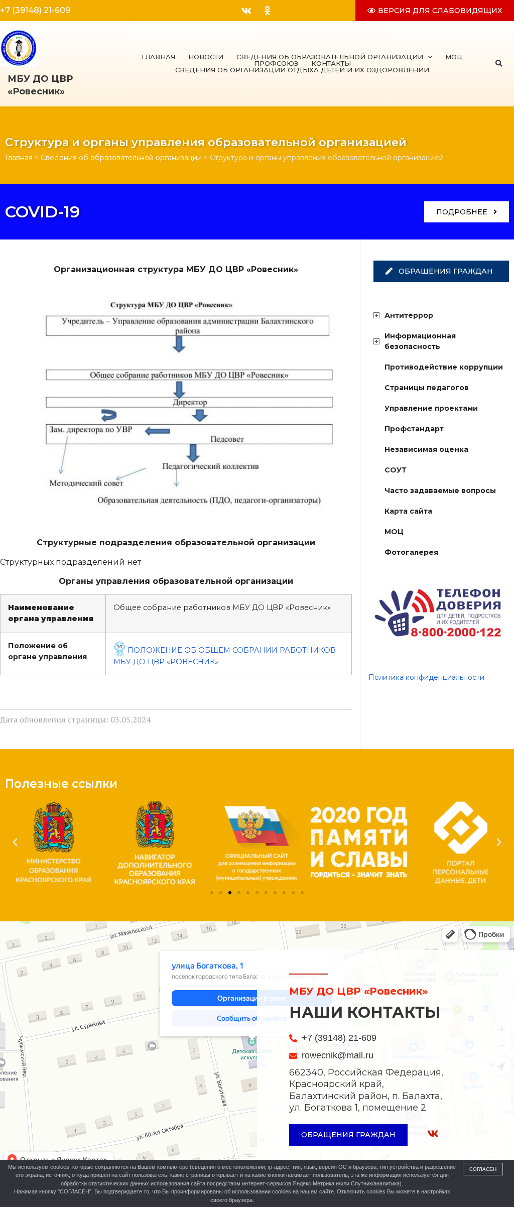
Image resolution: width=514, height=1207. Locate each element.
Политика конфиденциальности (426, 677)
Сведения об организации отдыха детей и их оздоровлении (302, 70)
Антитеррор (408, 315)
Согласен (482, 1169)
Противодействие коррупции (443, 367)
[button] (498, 63)
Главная (158, 57)
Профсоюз (276, 63)
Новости (205, 57)
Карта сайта (408, 511)
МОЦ (454, 57)
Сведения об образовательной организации (329, 57)
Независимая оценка (426, 449)
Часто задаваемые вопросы (440, 490)
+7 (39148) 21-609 (35, 10)
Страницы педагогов (426, 387)
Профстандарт (414, 428)
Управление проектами (431, 408)
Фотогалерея (411, 552)
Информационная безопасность (420, 341)
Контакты (331, 63)
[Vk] (246, 11)
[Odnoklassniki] (267, 11)
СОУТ (395, 469)
